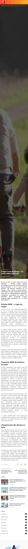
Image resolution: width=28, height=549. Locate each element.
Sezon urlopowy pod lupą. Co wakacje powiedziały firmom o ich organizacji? (17, 481)
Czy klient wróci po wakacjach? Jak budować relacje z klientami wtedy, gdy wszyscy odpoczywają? (17, 489)
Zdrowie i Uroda (4, 533)
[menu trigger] (25, 2)
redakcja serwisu (5, 276)
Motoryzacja (4, 525)
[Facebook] (18, 464)
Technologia (3, 528)
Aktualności (3, 514)
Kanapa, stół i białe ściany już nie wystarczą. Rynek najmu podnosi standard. (17, 497)
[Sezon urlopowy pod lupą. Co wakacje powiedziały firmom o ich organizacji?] (4, 482)
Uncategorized (4, 531)
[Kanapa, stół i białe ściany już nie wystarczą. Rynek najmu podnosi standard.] (4, 498)
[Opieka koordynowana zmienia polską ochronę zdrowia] (4, 505)
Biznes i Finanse (5, 269)
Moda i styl (3, 522)
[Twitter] (21, 464)
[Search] (21, 2)
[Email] (25, 464)
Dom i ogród (4, 519)
